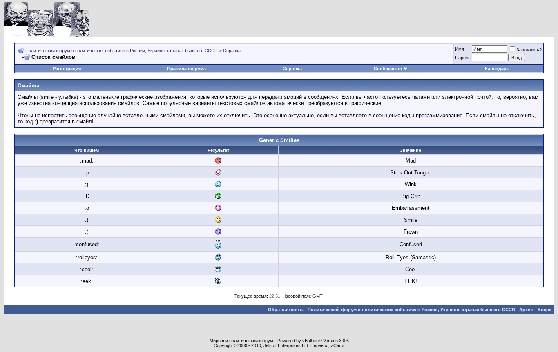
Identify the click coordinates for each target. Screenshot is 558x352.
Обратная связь (286, 309)
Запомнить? (529, 49)
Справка (232, 50)
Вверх (544, 309)
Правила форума (186, 68)
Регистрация (67, 68)
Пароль (463, 57)
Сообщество (388, 68)
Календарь (497, 68)
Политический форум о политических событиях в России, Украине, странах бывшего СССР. (121, 50)
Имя (459, 49)
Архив (526, 309)
